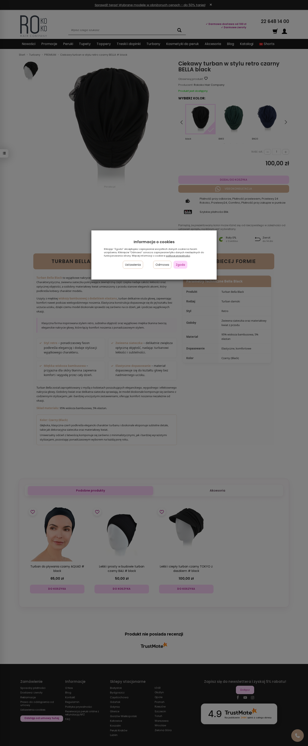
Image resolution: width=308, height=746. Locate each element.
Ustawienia (133, 265)
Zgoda (180, 265)
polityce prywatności (178, 255)
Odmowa (162, 265)
